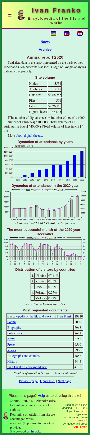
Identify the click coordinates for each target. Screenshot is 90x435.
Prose (11, 344)
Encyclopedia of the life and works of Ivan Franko (40, 316)
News (45, 42)
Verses (11, 350)
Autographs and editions (23, 355)
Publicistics (14, 333)
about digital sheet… (29, 135)
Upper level (47, 381)
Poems (11, 322)
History (12, 361)
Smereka (35, 431)
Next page (64, 381)
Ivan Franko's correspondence (27, 367)
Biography (14, 327)
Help (41, 395)
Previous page (28, 381)
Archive (45, 49)
